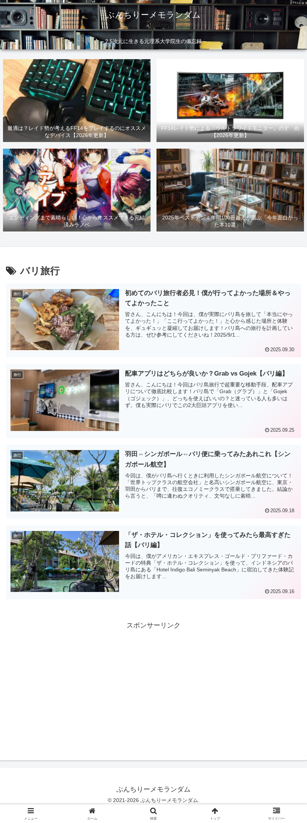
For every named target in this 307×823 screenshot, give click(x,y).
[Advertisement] (153, 683)
